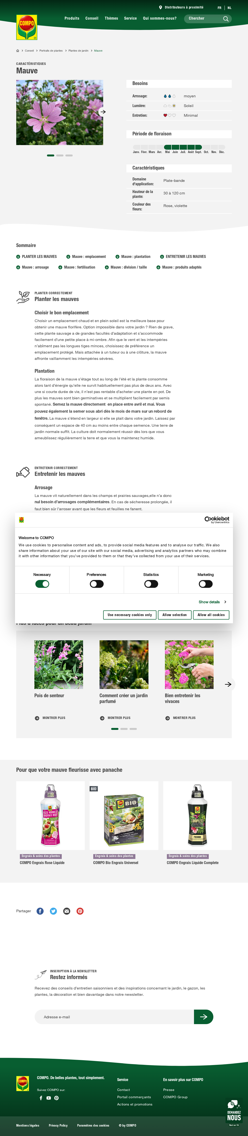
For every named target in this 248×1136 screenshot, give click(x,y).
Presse (168, 1090)
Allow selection (175, 615)
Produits (72, 19)
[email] (66, 911)
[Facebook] (41, 1098)
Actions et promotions (135, 1104)
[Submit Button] (203, 1017)
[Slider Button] (103, 112)
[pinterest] (80, 911)
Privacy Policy (58, 1126)
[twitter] (53, 911)
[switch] (97, 584)
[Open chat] (234, 1112)
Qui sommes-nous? (160, 19)
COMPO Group (175, 1097)
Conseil (92, 19)
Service (130, 19)
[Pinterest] (56, 1098)
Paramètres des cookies (93, 1126)
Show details (209, 602)
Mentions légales (27, 1126)
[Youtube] (49, 1098)
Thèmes (111, 19)
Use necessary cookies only (130, 615)
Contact (123, 1090)
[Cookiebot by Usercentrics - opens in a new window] (208, 520)
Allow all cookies (211, 615)
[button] (50, 155)
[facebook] (40, 911)
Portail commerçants (134, 1097)
